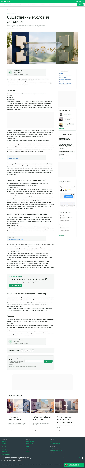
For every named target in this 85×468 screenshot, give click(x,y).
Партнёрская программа (55, 448)
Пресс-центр (4, 449)
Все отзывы (61, 235)
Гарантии (28, 448)
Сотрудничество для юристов (56, 450)
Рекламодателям (53, 452)
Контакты (3, 446)
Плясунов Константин (69, 118)
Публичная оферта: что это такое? (15, 239)
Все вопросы (61, 158)
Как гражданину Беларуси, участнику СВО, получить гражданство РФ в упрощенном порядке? (66, 145)
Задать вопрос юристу (15, 285)
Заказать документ (17, 4)
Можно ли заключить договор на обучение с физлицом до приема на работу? (67, 153)
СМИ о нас (3, 448)
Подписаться (48, 361)
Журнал (13, 9)
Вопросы (24, 4)
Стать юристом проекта (55, 443)
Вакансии (3, 444)
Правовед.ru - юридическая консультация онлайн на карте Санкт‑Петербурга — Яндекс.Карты (67, 206)
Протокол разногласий (13, 158)
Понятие (61, 73)
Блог (51, 441)
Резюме (61, 87)
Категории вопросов (5, 454)
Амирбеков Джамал (68, 123)
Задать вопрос (7, 4)
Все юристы (61, 128)
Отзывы (27, 446)
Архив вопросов (4, 452)
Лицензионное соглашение (69, 457)
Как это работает (50, 4)
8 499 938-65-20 (80, 1)
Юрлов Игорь (67, 113)
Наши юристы (42, 4)
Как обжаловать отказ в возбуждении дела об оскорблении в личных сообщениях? (65, 138)
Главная (8, 9)
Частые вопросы (29, 443)
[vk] (83, 458)
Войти (80, 4)
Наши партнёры (4, 451)
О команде (3, 443)
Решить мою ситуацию (33, 4)
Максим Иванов (18, 70)
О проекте (3, 441)
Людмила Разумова (19, 339)
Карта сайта (78, 457)
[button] (74, 465)
